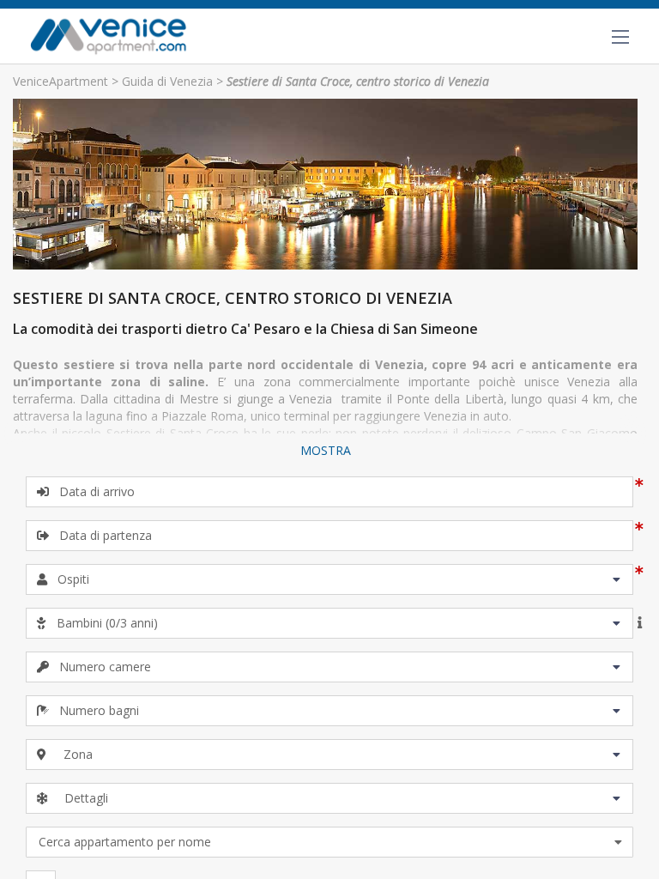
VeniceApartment (60, 81)
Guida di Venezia (167, 81)
